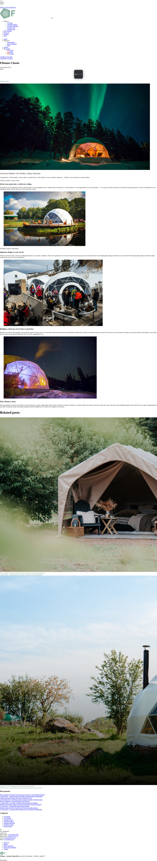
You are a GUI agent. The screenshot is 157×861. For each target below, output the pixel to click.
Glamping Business (9, 823)
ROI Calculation (12, 44)
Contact (6, 47)
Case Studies (11, 42)
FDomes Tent (11, 28)
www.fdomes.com (8, 839)
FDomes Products (9, 821)
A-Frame (9, 23)
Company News (8, 820)
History (6, 844)
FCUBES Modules (12, 26)
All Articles (7, 816)
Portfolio (6, 34)
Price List (6, 32)
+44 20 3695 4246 (13, 834)
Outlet (5, 39)
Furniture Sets (11, 29)
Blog (8, 45)
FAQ (5, 36)
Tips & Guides (8, 826)
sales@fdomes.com (10, 838)
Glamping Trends (9, 825)
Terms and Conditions (10, 847)
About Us (6, 842)
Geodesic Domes (12, 24)
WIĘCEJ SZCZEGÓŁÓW (8, 7)
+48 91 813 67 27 (13, 836)
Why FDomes (8, 31)
